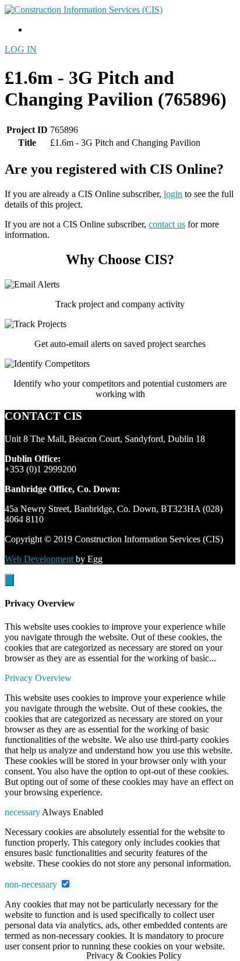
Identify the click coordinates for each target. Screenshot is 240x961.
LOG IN (21, 49)
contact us (167, 224)
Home (39, 29)
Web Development (40, 559)
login (173, 194)
